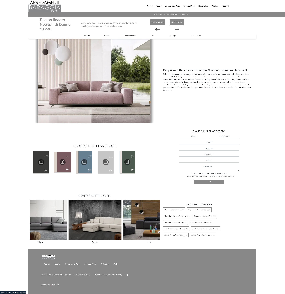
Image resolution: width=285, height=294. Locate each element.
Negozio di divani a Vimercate (199, 210)
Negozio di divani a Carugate (205, 216)
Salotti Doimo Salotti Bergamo (202, 235)
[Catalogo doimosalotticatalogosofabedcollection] (41, 162)
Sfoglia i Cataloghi (176, 22)
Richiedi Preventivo (157, 22)
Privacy (3, 292)
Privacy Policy (217, 176)
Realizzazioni (203, 6)
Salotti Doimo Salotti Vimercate (176, 229)
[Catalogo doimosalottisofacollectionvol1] (127, 162)
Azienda (150, 6)
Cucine (159, 6)
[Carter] (157, 29)
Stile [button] (152, 35)
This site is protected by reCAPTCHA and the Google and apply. (210, 176)
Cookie (9, 292)
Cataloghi (215, 6)
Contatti (225, 6)
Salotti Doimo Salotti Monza (200, 222)
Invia (209, 182)
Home (156, 14)
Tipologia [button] (172, 35)
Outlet (115, 264)
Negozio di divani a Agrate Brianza (177, 216)
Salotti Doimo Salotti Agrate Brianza (205, 229)
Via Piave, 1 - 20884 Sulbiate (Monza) (108, 275)
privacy (223, 173)
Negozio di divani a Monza (174, 210)
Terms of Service (227, 176)
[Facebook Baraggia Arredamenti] (127, 275)
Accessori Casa (189, 6)
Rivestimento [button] (130, 35)
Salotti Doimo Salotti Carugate (175, 235)
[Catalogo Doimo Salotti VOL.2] (62, 162)
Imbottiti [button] (107, 35)
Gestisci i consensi (20, 292)
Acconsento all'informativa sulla (210, 173)
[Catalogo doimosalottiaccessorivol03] (84, 162)
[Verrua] (176, 29)
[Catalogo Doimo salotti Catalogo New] (106, 162)
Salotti (178, 14)
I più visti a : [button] (195, 35)
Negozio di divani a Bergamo (175, 222)
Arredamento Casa (172, 6)
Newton (185, 14)
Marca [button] (87, 35)
